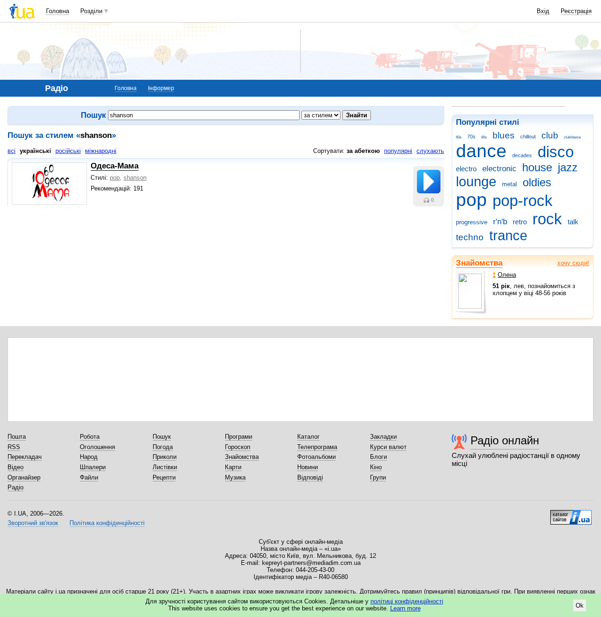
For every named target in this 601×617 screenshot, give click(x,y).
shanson (134, 177)
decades (522, 155)
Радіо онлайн (504, 440)
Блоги (378, 456)
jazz (568, 167)
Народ (89, 456)
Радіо (15, 487)
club (549, 135)
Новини (307, 467)
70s (471, 136)
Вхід (543, 11)
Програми (238, 436)
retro (520, 222)
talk (573, 222)
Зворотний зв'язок (33, 522)
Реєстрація (576, 11)
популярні (398, 150)
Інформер (161, 88)
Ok (580, 605)
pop (471, 200)
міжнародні (100, 150)
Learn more (405, 608)
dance (481, 151)
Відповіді (310, 477)
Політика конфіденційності (107, 522)
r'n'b (500, 221)
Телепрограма (317, 446)
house (537, 167)
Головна (57, 11)
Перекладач (25, 456)
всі (11, 150)
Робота (90, 436)
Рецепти (164, 477)
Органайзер (24, 477)
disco (556, 151)
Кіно (376, 467)
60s (459, 137)
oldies (537, 182)
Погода (163, 446)
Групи (378, 477)
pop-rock (523, 200)
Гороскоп (237, 446)
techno (470, 237)
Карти (233, 467)
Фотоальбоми (316, 456)
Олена (507, 274)
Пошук (162, 436)
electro (466, 169)
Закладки (383, 436)
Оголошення (97, 446)
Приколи (165, 456)
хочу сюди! (573, 263)
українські (35, 150)
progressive (471, 222)
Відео (15, 467)
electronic (499, 168)
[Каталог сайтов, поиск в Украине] (571, 514)
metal (509, 184)
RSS (14, 446)
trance (508, 235)
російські (68, 150)
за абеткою (363, 150)
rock (547, 219)
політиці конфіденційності (406, 601)
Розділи (91, 11)
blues (504, 135)
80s (484, 137)
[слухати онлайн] (428, 181)
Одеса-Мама (115, 165)
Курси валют (388, 446)
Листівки (165, 467)
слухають (430, 150)
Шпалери (93, 467)
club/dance (572, 137)
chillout (528, 136)
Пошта (17, 436)
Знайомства (479, 263)
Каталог (308, 436)
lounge (476, 181)
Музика (235, 477)
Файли (89, 477)
